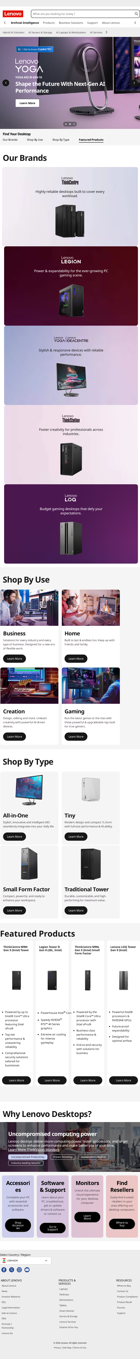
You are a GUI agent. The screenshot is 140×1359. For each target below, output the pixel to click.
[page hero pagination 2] (74, 124)
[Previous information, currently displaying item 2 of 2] (5, 82)
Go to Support (52, 1228)
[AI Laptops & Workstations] (87, 32)
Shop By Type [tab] (60, 140)
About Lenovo (9, 1285)
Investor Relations (11, 1296)
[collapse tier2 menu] (106, 32)
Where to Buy (124, 1285)
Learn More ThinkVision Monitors (34, 1149)
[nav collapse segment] (135, 23)
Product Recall (124, 1302)
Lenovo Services (67, 1321)
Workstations (66, 1299)
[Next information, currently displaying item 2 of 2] (134, 82)
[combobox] (82, 14)
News (4, 1291)
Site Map (67, 1347)
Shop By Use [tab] (35, 140)
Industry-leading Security (25, 1163)
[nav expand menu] (5, 23)
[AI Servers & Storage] (53, 32)
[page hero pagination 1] (70, 124)
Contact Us (122, 1291)
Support (121, 1313)
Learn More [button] (14, 659)
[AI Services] (104, 32)
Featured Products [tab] (91, 140)
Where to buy (122, 1224)
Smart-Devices (66, 1310)
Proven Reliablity (62, 1157)
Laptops (63, 1288)
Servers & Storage (68, 1316)
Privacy (57, 1347)
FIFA (4, 1318)
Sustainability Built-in (93, 1157)
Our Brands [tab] (10, 140)
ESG (4, 1302)
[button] (136, 13)
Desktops (64, 1294)
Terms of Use (80, 1347)
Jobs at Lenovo (9, 1313)
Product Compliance (127, 1296)
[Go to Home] (13, 13)
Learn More (87, 1217)
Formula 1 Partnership (8, 1325)
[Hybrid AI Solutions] (26, 32)
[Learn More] (70, 83)
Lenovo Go (7, 1333)
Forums (121, 1307)
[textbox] (26, 1260)
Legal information (11, 1307)
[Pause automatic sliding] (66, 124)
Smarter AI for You (68, 1327)
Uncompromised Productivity (27, 1157)
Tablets (63, 1305)
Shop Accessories (18, 1225)
